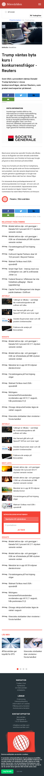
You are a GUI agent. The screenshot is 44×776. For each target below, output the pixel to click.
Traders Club (21, 683)
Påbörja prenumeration (21, 706)
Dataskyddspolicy (21, 701)
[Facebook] (8, 95)
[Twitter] (21, 95)
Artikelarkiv (21, 690)
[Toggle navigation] (39, 4)
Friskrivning (21, 699)
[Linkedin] (34, 95)
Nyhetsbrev (21, 686)
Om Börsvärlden (21, 688)
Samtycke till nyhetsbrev (16, 519)
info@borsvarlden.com (21, 725)
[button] (17, 669)
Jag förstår (7, 771)
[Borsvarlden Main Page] (12, 4)
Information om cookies (21, 704)
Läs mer (19, 771)
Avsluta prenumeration (21, 708)
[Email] (8, 99)
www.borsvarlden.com (21, 727)
